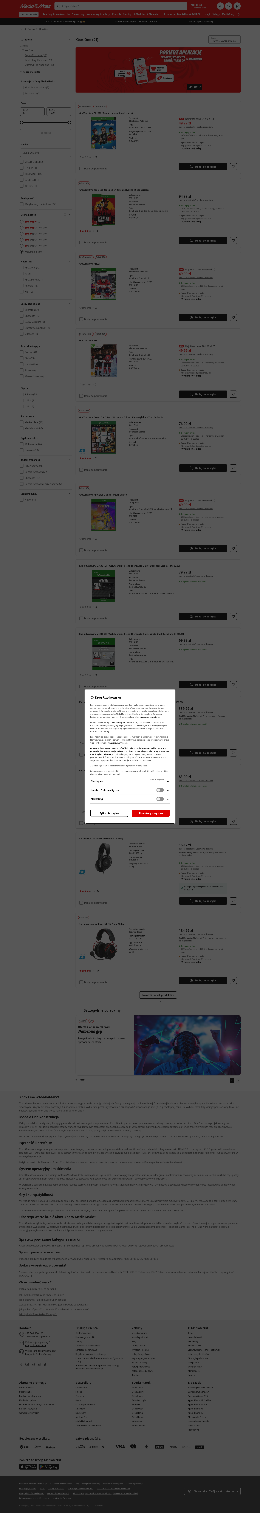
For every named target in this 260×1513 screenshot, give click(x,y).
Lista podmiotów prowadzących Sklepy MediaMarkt (141, 771)
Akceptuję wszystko (151, 813)
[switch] (160, 790)
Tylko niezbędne (109, 813)
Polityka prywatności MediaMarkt (104, 771)
